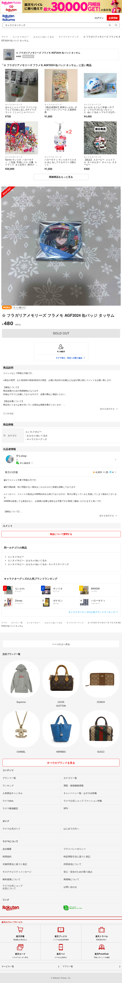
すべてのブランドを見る (61, 763)
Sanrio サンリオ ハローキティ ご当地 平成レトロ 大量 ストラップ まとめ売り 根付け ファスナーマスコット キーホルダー (21, 164)
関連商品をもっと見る (61, 177)
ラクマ (4, 36)
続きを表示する (107, 408)
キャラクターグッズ (69, 36)
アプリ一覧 (68, 966)
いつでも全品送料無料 (61, 938)
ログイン (99, 17)
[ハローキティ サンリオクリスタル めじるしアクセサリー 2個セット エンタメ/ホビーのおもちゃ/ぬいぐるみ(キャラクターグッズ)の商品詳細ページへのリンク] (61, 137)
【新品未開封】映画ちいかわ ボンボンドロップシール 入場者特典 (60, 110)
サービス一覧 (8, 966)
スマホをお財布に (60, 955)
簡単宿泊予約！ (101, 938)
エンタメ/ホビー (21, 36)
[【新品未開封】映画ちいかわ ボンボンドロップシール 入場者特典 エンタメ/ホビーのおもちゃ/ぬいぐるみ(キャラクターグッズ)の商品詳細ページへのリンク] (61, 85)
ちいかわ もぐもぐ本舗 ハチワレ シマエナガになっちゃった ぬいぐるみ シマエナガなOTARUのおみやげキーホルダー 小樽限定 (100, 112)
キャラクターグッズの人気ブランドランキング (92, 612)
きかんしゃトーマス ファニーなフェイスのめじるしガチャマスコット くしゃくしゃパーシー (21, 110)
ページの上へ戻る (61, 644)
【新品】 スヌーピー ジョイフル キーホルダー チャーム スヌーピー (100, 162)
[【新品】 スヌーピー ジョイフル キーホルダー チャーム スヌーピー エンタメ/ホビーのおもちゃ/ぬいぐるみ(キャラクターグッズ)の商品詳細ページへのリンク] (100, 137)
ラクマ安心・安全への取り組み (69, 357)
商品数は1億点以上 (20, 938)
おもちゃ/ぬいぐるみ (43, 36)
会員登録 (113, 17)
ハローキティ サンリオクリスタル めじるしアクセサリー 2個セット (60, 162)
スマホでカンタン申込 (20, 955)
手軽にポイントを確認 (102, 955)
